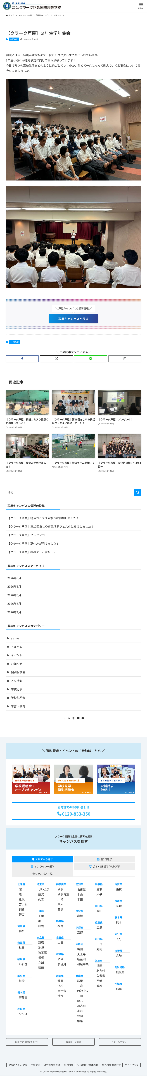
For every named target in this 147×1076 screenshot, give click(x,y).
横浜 (60, 889)
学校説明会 (18, 697)
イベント (16, 655)
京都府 (79, 927)
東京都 (40, 937)
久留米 (100, 975)
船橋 (41, 926)
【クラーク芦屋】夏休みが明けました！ (33, 543)
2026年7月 (14, 586)
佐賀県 (118, 884)
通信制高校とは (52, 1064)
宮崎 (119, 955)
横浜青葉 (63, 894)
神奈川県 (61, 884)
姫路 (80, 1021)
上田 (60, 942)
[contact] (83, 718)
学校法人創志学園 (17, 1064)
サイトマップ (132, 1064)
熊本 (119, 922)
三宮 (80, 986)
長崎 (119, 906)
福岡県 (99, 960)
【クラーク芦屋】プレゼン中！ (27, 535)
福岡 (99, 965)
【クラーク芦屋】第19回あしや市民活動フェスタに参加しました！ (50, 526)
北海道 (21, 884)
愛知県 (79, 884)
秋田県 (21, 942)
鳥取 (99, 889)
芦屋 (80, 980)
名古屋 (81, 889)
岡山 (99, 911)
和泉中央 (83, 964)
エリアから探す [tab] (44, 859)
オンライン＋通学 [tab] (44, 866)
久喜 (41, 899)
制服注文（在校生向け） (27, 1041)
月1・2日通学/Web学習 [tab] (106, 866)
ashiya (15, 638)
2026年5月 (14, 603)
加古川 (81, 1006)
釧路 (22, 909)
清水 (60, 996)
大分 (119, 939)
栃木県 (21, 992)
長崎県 (118, 901)
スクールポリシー (120, 1041)
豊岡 (80, 1016)
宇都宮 (23, 997)
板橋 (41, 957)
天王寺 (81, 954)
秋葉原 (42, 952)
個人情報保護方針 (111, 1064)
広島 (99, 927)
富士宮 (62, 991)
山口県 (99, 939)
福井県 (60, 921)
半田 (80, 899)
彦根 (80, 916)
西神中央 (83, 991)
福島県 (21, 959)
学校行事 (16, 689)
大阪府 (79, 944)
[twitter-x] (69, 718)
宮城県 (21, 926)
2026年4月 (14, 612)
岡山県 (99, 906)
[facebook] (64, 718)
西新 (99, 980)
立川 (41, 962)
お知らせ (14, 39)
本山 (80, 894)
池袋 (41, 947)
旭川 (22, 894)
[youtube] (78, 718)
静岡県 (60, 976)
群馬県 (21, 976)
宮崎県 (118, 950)
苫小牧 (23, 904)
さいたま (44, 889)
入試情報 (16, 681)
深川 (22, 889)
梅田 (80, 949)
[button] (141, 6)
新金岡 (81, 959)
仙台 (22, 931)
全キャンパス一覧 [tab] (42, 873)
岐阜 (60, 959)
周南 (99, 949)
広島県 (99, 922)
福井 (60, 926)
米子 (99, 894)
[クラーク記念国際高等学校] (32, 6)
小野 (80, 1011)
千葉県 (40, 911)
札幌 (22, 899)
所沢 (41, 894)
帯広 (22, 914)
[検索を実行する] (137, 492)
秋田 (22, 947)
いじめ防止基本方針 (87, 1064)
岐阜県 (60, 954)
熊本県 (118, 917)
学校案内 (35, 1064)
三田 (80, 996)
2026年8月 (14, 578)
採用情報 (69, 1064)
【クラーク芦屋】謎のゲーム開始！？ (31, 552)
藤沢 (60, 909)
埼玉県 (40, 884)
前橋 (22, 980)
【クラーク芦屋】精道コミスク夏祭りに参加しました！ (43, 518)
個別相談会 (18, 672)
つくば (23, 1014)
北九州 (100, 970)
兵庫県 (79, 976)
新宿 (41, 942)
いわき (23, 964)
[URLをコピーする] (124, 358)
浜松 (60, 986)
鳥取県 (99, 884)
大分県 (118, 934)
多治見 (62, 964)
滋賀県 (79, 911)
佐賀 (119, 889)
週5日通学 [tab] (106, 859)
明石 (80, 1001)
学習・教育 (18, 706)
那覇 (119, 989)
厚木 (60, 904)
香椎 (99, 986)
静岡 (60, 980)
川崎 (60, 899)
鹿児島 (120, 972)
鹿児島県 (120, 967)
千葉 (41, 916)
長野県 (60, 937)
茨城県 (21, 1009)
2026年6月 (14, 595)
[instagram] (73, 718)
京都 (80, 932)
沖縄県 (118, 983)
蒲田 (41, 967)
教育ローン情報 (73, 1041)
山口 (99, 944)
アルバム (16, 646)
